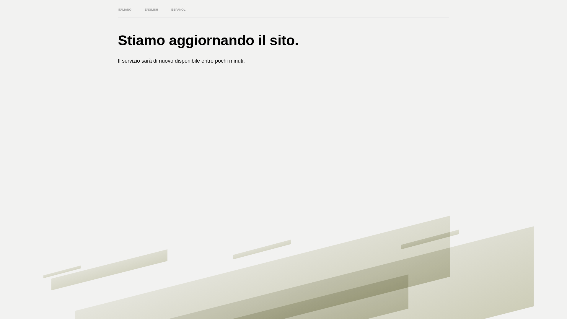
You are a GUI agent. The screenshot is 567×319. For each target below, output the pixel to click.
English (151, 9)
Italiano (124, 9)
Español (178, 9)
